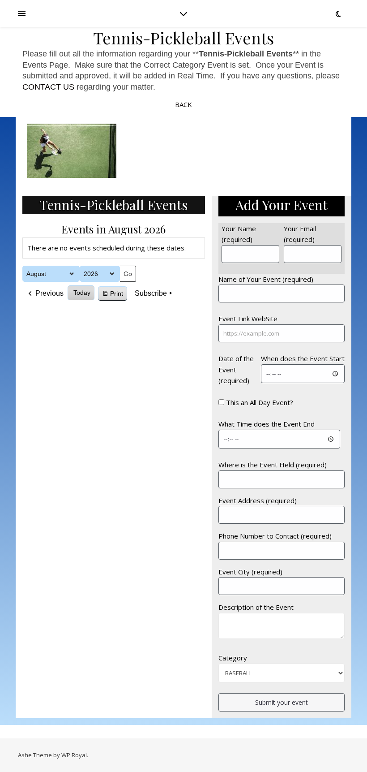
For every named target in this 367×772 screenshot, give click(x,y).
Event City (250, 571)
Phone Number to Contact (275, 535)
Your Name (239, 234)
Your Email (300, 234)
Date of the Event (236, 369)
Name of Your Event (265, 279)
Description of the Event (256, 607)
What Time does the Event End (266, 423)
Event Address (257, 500)
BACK (183, 104)
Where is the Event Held (272, 464)
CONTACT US (48, 86)
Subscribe (151, 293)
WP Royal (74, 755)
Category (232, 657)
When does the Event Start (303, 358)
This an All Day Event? (259, 402)
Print (112, 295)
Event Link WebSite (247, 318)
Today (81, 292)
